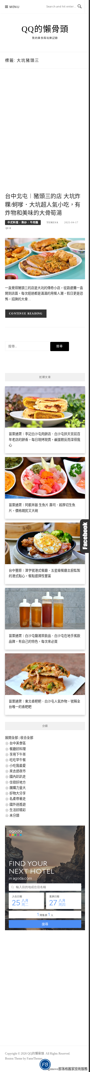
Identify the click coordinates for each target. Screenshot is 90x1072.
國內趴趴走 (18, 776)
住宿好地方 (18, 782)
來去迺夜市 (18, 771)
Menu (15, 7)
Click (85, 536)
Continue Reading (26, 313)
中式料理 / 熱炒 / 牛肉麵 (23, 222)
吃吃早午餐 (18, 760)
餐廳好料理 (18, 749)
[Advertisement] (45, 136)
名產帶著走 (18, 799)
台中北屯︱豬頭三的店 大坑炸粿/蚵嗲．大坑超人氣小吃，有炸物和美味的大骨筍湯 (42, 204)
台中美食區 (18, 743)
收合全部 (26, 738)
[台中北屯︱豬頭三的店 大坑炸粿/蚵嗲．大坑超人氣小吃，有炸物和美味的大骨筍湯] (45, 258)
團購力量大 (18, 788)
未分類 (14, 815)
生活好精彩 (18, 810)
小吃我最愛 (18, 765)
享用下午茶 (18, 754)
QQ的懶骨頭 (45, 29)
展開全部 (11, 738)
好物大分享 (18, 793)
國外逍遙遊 (18, 804)
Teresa (52, 222)
